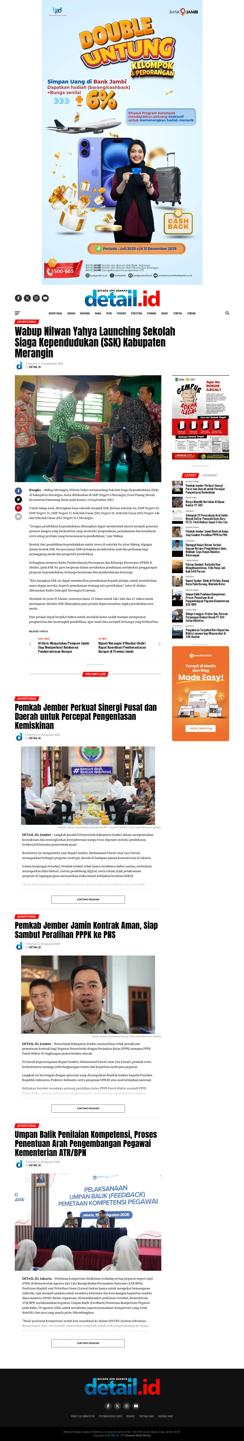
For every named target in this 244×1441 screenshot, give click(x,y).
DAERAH (71, 313)
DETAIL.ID (35, 367)
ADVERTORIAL (55, 313)
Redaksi (130, 1416)
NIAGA (98, 313)
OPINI (109, 313)
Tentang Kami (146, 1416)
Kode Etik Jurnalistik (83, 1416)
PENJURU (121, 313)
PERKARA (151, 313)
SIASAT (164, 313)
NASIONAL (85, 313)
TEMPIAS (177, 313)
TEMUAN (191, 313)
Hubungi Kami (165, 1416)
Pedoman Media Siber (110, 1416)
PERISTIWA (136, 313)
